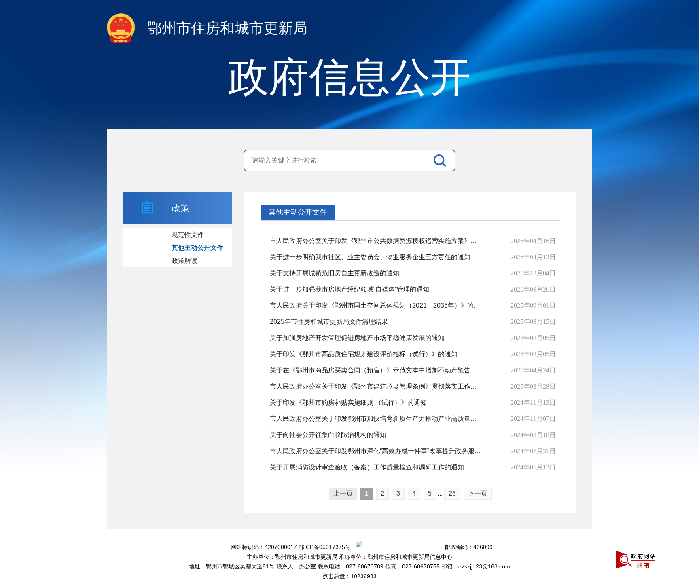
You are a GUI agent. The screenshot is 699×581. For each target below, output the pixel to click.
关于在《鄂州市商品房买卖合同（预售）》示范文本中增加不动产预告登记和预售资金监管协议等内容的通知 (376, 370)
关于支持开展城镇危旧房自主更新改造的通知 (334, 273)
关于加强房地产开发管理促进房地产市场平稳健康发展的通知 (357, 337)
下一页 (477, 493)
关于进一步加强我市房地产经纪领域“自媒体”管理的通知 (349, 289)
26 (452, 493)
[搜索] (442, 160)
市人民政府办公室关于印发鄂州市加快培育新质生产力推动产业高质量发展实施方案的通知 (376, 418)
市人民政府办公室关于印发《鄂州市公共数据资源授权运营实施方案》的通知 (376, 240)
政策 (180, 208)
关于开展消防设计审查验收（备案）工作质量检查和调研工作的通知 (367, 467)
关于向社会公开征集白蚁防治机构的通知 (328, 434)
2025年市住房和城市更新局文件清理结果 (329, 321)
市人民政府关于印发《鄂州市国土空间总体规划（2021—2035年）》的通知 (376, 305)
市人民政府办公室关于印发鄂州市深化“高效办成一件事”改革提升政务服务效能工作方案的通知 (376, 451)
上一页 (343, 493)
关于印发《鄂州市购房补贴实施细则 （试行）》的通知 (348, 402)
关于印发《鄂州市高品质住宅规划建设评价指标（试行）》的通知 (364, 354)
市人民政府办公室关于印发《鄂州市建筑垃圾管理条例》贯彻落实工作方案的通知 (376, 386)
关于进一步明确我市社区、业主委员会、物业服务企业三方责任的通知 (370, 257)
